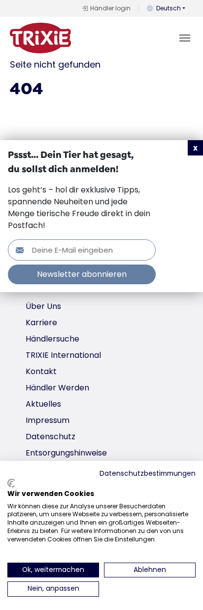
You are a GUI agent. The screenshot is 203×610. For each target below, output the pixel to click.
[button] (195, 147)
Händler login (110, 8)
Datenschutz (50, 436)
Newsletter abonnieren (82, 274)
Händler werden (57, 387)
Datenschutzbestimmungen (148, 473)
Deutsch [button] (168, 8)
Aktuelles (43, 404)
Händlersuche (52, 338)
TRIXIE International (63, 355)
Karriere (41, 322)
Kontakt (41, 371)
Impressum (47, 420)
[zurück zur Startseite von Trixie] (40, 38)
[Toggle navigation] (184, 38)
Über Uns (43, 306)
